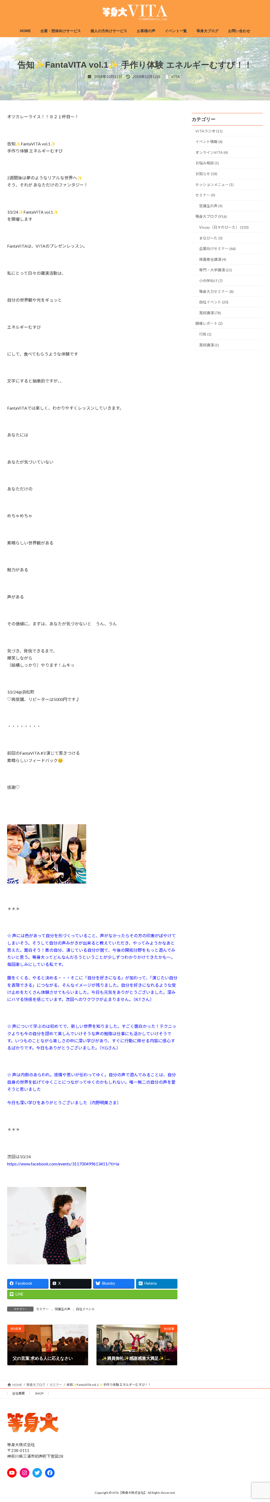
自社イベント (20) (213, 302)
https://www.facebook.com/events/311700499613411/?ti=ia (63, 1163)
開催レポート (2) (209, 323)
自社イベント (85, 1309)
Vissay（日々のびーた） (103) (224, 227)
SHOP (39, 1393)
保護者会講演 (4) (212, 259)
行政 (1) (205, 334)
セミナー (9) (205, 195)
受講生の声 (62, 1309)
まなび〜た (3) (211, 238)
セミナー (42, 1309)
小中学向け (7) (211, 280)
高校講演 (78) (210, 313)
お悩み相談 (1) (207, 163)
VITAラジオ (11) (209, 131)
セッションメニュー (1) (214, 184)
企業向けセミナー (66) (217, 248)
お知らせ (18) (206, 173)
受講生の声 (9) (211, 206)
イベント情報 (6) (209, 141)
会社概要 (18, 1393)
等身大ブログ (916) (211, 216)
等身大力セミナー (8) (216, 291)
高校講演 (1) (209, 345)
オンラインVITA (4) (211, 152)
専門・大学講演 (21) (215, 270)
